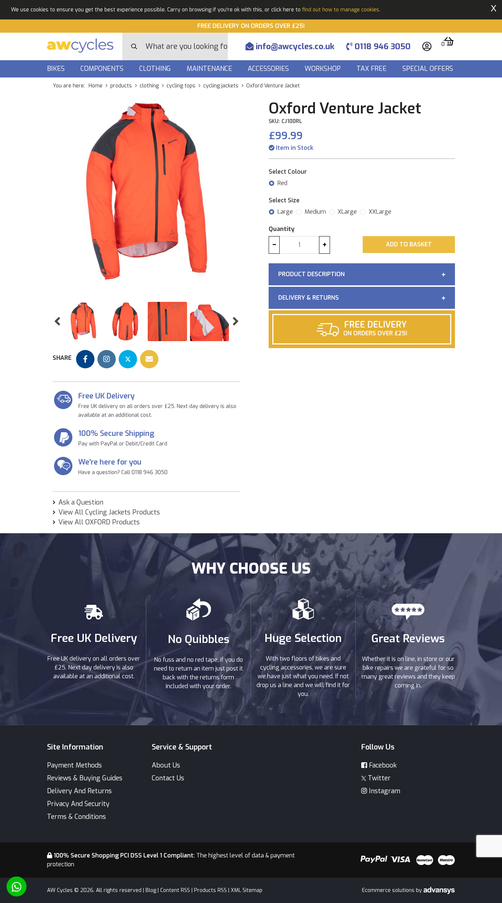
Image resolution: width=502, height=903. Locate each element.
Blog (151, 890)
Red (282, 183)
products (121, 85)
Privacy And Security (78, 803)
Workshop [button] (324, 68)
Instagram (383, 791)
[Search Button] (134, 46)
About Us (166, 765)
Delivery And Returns (79, 791)
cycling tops (181, 85)
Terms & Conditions (76, 816)
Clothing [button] (156, 68)
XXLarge (380, 212)
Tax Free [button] (372, 68)
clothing (149, 85)
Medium (315, 212)
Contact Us (168, 778)
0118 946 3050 (381, 46)
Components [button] (102, 68)
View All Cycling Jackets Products (109, 512)
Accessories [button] (269, 68)
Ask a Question (80, 502)
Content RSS (175, 890)
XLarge (347, 212)
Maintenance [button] (210, 68)
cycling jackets (221, 85)
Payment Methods (74, 765)
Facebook (382, 765)
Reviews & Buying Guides (84, 778)
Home (96, 85)
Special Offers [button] (428, 68)
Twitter (378, 778)
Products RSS (210, 890)
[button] (57, 321)
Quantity (281, 229)
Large (285, 212)
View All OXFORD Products (99, 522)
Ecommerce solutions (389, 890)
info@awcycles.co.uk (294, 46)
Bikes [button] (57, 68)
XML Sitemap (246, 890)
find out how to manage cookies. (341, 9)
